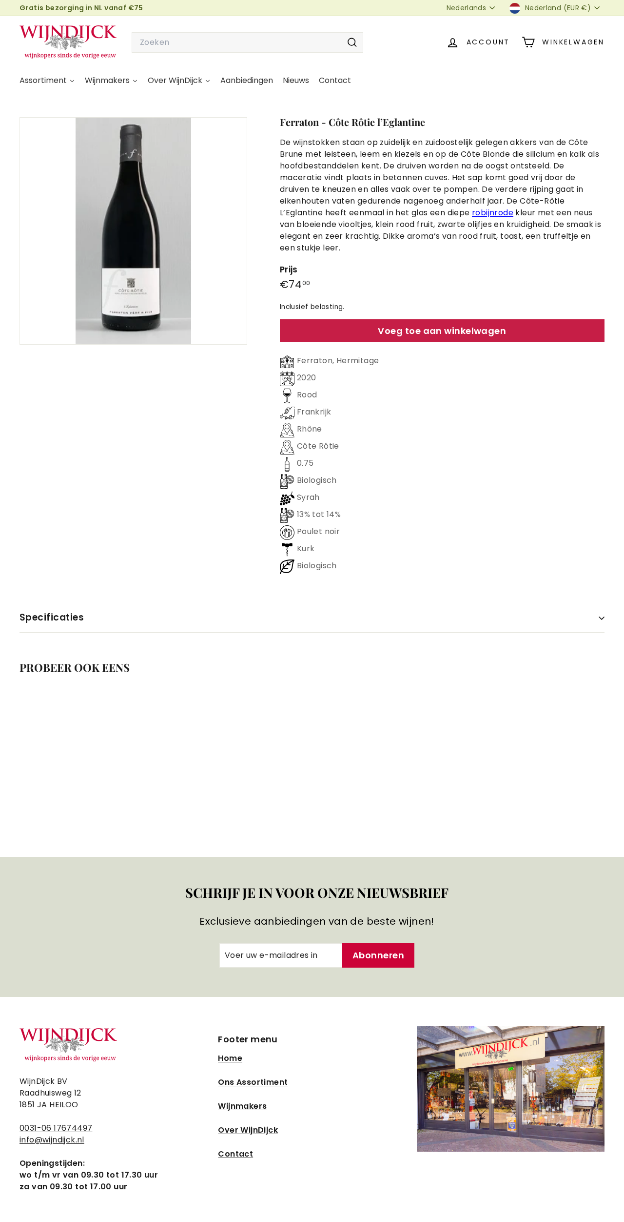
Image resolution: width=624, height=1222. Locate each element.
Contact (235, 1154)
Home (230, 1058)
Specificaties (52, 617)
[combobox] (247, 42)
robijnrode (492, 212)
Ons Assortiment (253, 1082)
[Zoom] (133, 231)
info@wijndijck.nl (52, 1139)
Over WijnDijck (248, 1130)
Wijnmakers (242, 1106)
